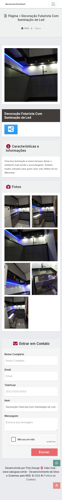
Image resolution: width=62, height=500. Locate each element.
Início (26, 28)
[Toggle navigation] (53, 4)
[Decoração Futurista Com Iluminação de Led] (31, 74)
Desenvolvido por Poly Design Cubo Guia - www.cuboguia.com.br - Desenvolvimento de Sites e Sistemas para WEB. (31, 471)
